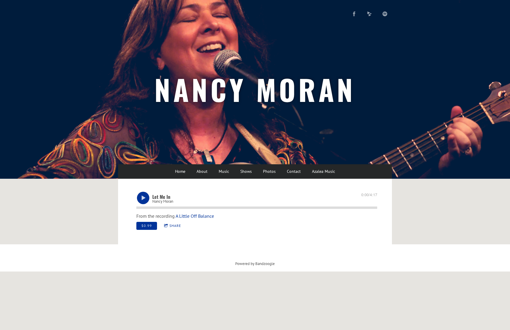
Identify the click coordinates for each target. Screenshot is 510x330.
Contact (294, 171)
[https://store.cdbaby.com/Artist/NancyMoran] (369, 14)
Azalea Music (323, 171)
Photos (269, 171)
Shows (246, 171)
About (202, 171)
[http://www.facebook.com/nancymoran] (354, 14)
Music (224, 171)
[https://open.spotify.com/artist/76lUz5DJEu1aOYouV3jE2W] (384, 14)
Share (175, 225)
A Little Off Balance (195, 216)
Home (180, 171)
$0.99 (146, 225)
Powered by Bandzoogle (255, 263)
